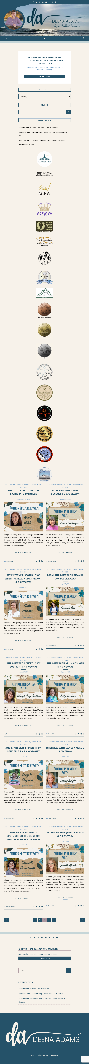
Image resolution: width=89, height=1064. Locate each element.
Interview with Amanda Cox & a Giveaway (33, 127)
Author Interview (55, 484)
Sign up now (44, 76)
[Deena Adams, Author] (44, 20)
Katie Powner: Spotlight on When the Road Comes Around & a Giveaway (23, 578)
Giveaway (26, 484)
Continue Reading (23, 552)
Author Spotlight (13, 484)
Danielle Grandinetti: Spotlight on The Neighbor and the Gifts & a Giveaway (23, 836)
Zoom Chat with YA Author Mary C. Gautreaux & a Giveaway (40, 132)
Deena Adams (10, 561)
